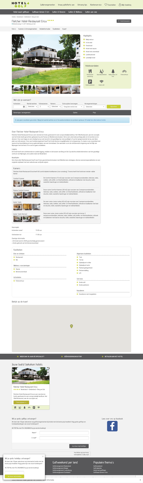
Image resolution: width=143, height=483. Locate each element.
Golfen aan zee (91, 12)
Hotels (14, 17)
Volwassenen (43, 104)
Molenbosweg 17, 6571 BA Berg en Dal (24, 24)
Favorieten (112, 5)
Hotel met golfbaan (99, 470)
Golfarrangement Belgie (60, 468)
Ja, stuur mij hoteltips (79, 446)
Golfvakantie (97, 468)
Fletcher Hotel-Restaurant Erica (25, 387)
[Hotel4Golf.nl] (20, 4)
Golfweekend (97, 466)
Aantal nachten (32, 104)
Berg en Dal (35, 17)
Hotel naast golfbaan (21, 12)
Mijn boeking (126, 5)
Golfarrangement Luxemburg (62, 470)
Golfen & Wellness (75, 12)
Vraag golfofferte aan (66, 4)
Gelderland (27, 17)
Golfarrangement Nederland (62, 466)
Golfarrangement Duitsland (61, 472)
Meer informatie (48, 480)
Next (78, 59)
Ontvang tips (82, 4)
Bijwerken (114, 107)
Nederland (20, 17)
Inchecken (17, 104)
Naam (34, 433)
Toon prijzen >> (21, 402)
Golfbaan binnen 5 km (40, 12)
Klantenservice (95, 4)
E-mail (34, 438)
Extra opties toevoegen (70, 104)
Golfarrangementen (47, 4)
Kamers (53, 104)
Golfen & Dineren (58, 12)
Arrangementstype (91, 104)
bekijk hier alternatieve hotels (96, 120)
